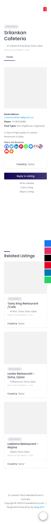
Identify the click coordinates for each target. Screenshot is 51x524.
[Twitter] (11, 146)
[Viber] (40, 146)
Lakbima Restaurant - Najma (23, 445)
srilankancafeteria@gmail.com (19, 117)
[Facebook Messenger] (31, 146)
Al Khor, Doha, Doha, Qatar (23, 311)
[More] (11, 151)
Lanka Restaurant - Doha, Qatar (21, 375)
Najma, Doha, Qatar (20, 451)
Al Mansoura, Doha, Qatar (23, 381)
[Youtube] (6, 151)
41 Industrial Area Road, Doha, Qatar (25, 45)
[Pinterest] (21, 146)
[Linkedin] (16, 146)
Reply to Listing (25, 176)
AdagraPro (39, 507)
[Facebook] (6, 146)
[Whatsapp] (26, 146)
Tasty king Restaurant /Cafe (22, 305)
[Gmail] (35, 146)
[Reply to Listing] (43, 323)
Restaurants (11, 27)
